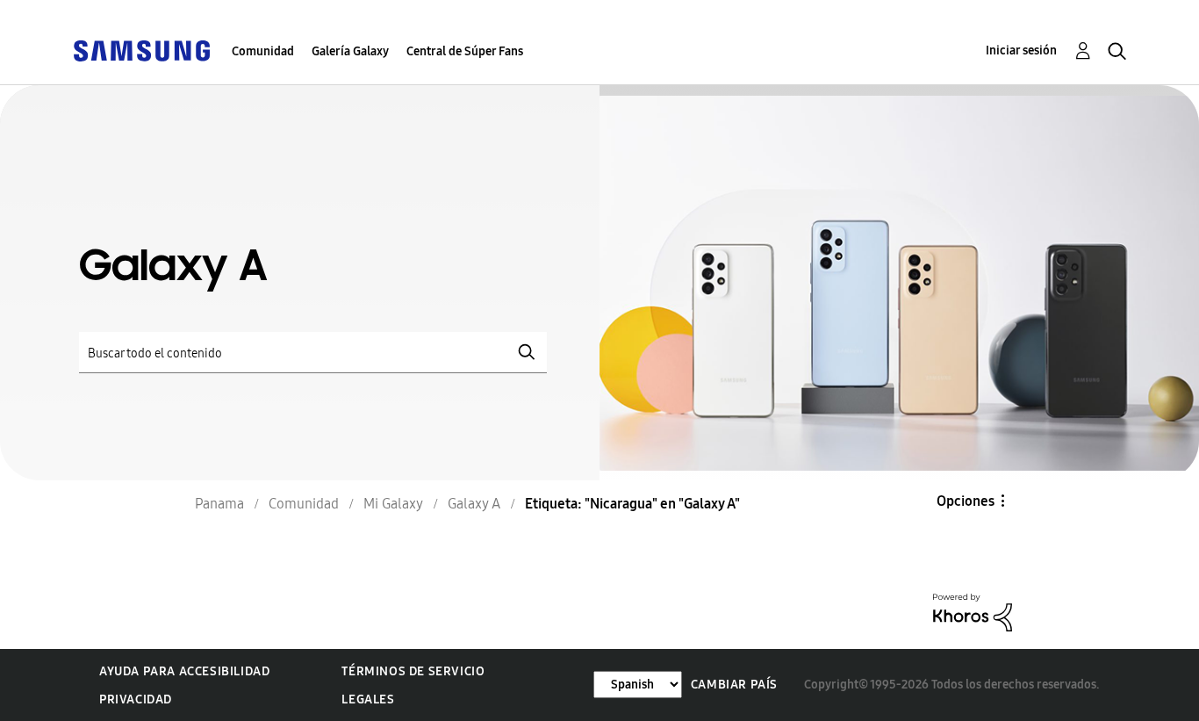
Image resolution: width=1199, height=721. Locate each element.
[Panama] (141, 49)
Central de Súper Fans (464, 51)
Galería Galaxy (350, 51)
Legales (367, 699)
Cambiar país (734, 684)
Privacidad (135, 699)
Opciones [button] (965, 501)
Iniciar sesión (1021, 50)
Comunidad (263, 51)
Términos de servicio (413, 671)
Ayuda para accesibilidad (184, 671)
